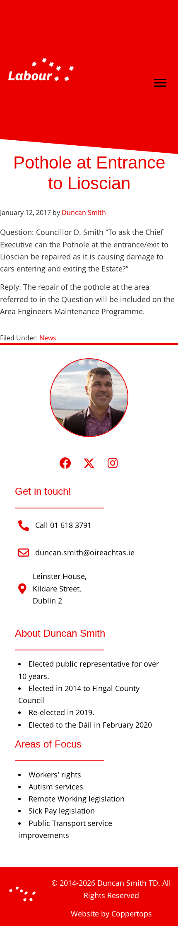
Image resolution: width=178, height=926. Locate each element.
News (47, 337)
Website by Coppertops (111, 914)
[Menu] (160, 83)
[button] (65, 463)
